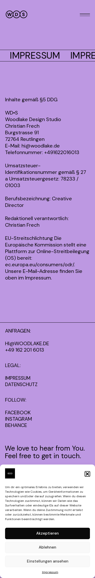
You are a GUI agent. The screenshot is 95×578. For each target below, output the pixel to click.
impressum (17, 378)
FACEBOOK (18, 412)
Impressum (50, 572)
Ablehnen (47, 547)
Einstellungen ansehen (47, 561)
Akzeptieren (47, 533)
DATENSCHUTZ (21, 384)
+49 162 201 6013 (24, 350)
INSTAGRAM (18, 419)
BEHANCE (16, 425)
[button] (87, 473)
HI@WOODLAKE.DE (27, 343)
